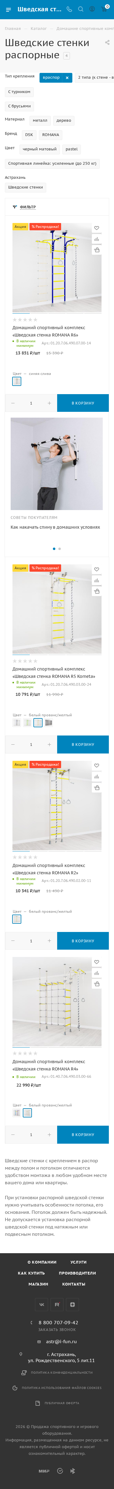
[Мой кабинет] (92, 10)
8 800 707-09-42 (58, 1322)
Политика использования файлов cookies (62, 1388)
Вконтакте (41, 1304)
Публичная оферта (62, 1403)
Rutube (57, 1304)
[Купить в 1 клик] (97, 250)
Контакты (73, 1284)
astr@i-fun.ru (61, 1341)
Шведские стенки (25, 187)
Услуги (79, 1262)
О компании (42, 1262)
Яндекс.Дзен (72, 1304)
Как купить (31, 1273)
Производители (77, 1273)
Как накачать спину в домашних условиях (55, 527)
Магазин (38, 1284)
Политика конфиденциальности (62, 1373)
